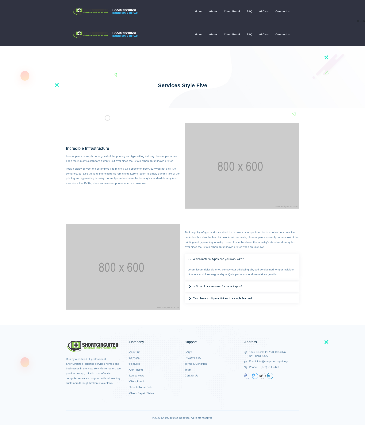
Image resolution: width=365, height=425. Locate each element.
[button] (242, 259)
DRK (362, 20)
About (213, 11)
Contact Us (282, 11)
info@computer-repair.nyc (272, 361)
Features (134, 363)
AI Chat (264, 11)
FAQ (249, 11)
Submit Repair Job (140, 387)
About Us (134, 351)
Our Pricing (136, 369)
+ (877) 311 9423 (268, 366)
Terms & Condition (196, 363)
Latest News (136, 375)
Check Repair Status (141, 393)
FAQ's (188, 351)
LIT (357, 20)
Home (198, 11)
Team (188, 369)
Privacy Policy (193, 357)
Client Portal (232, 11)
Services (134, 357)
